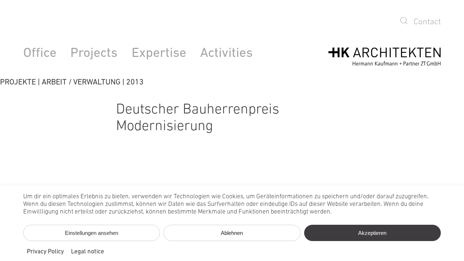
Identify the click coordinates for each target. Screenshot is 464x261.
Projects (93, 53)
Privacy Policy (45, 252)
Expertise (159, 53)
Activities (226, 53)
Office (40, 53)
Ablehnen (232, 233)
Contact (427, 22)
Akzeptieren (372, 233)
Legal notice (87, 252)
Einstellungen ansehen (91, 233)
